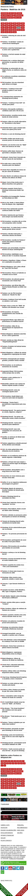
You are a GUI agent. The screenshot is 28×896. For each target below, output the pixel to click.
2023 (2, 32)
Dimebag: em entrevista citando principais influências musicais (12, 628)
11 (10, 763)
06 (20, 761)
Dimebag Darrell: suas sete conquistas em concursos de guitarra (11, 430)
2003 (19, 23)
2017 (2, 30)
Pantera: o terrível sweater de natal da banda (13, 55)
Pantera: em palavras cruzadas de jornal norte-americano (13, 621)
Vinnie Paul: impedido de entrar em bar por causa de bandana (14, 170)
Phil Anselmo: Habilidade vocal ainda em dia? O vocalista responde (14, 255)
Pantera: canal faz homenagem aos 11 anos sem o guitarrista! (13, 48)
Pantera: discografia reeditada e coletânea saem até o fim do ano (13, 109)
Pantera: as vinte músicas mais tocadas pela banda (12, 684)
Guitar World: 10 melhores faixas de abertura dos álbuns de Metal (14, 176)
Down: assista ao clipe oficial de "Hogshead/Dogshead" (13, 340)
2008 (14, 25)
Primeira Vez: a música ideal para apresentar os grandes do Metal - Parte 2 (13, 62)
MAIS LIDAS (20, 830)
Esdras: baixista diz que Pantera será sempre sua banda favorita (13, 215)
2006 (6, 25)
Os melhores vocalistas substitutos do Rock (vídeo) (14, 77)
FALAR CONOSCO (6, 840)
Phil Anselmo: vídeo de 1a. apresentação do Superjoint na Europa (12, 327)
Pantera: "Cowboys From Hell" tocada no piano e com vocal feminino (12, 90)
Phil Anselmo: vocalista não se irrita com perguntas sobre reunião (14, 222)
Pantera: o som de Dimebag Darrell (13, 134)
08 (2, 763)
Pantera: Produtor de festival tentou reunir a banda (14, 347)
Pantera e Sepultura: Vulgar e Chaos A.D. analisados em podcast (14, 261)
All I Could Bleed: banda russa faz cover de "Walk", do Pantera (13, 702)
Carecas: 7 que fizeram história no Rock (13, 584)
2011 (2, 27)
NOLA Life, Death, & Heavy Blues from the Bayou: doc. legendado (13, 203)
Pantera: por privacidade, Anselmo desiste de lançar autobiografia (13, 248)
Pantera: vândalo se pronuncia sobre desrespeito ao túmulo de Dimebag (14, 515)
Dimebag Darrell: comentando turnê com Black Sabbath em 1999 (14, 743)
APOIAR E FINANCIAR (7, 835)
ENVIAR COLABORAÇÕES (8, 830)
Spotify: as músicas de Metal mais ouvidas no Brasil (13, 437)
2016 (22, 27)
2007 (10, 25)
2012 (6, 27)
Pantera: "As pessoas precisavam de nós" (14, 534)
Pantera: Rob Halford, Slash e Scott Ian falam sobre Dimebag (14, 509)
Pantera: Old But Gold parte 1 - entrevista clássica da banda (12, 234)
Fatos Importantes (7, 17)
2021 (19, 30)
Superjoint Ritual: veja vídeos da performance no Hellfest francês (13, 320)
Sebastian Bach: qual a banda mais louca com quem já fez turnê (14, 128)
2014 (14, 27)
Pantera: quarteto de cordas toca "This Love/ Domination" (13, 565)
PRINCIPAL (20, 825)
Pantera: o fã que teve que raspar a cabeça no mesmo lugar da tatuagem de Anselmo (14, 463)
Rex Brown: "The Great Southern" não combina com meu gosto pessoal (13, 710)
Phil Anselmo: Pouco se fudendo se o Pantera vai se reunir (14, 273)
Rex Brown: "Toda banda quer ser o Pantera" (14, 717)
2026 (14, 32)
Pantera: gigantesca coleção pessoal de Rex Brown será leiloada (14, 444)
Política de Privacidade (16, 858)
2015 (18, 27)
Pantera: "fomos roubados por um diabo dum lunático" (13, 723)
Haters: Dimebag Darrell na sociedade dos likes (11, 497)
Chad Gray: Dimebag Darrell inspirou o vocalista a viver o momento (14, 678)
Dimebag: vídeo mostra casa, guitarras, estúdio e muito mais (12, 578)
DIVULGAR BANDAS (7, 832)
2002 (14, 23)
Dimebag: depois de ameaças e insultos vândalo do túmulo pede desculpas (13, 490)
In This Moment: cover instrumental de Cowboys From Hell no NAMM (14, 640)
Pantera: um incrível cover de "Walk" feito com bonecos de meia (14, 145)
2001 (10, 23)
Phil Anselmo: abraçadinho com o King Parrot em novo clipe (13, 470)
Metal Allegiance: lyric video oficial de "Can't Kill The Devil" (13, 267)
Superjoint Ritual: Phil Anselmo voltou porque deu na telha (12, 372)
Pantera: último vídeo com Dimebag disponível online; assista (14, 671)
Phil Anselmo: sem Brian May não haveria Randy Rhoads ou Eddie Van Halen (14, 287)
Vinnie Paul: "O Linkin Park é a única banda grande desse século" (14, 228)
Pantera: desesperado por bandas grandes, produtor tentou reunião (13, 359)
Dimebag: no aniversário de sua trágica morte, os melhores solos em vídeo (14, 70)
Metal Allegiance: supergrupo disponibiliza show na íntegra (12, 653)
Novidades (4, 13)
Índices (11, 6)
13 (15, 763)
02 (9, 761)
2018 (6, 30)
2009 (19, 25)
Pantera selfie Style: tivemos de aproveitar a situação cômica (12, 151)
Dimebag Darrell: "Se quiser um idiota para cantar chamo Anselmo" (14, 417)
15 (21, 763)
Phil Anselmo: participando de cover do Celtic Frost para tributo (14, 540)
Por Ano (3, 19)
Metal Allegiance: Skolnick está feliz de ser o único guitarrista (14, 334)
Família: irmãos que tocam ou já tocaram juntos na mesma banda (13, 139)
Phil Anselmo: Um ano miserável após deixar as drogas (13, 83)
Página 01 (4, 761)
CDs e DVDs (12, 13)
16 (24, 763)
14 (18, 763)
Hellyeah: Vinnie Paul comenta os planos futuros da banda (13, 646)
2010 (23, 25)
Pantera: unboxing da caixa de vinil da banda (14, 36)
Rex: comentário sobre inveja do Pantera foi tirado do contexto (13, 696)
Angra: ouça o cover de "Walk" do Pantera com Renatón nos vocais (13, 306)
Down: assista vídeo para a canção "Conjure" (13, 603)
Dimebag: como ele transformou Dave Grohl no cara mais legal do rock (13, 736)
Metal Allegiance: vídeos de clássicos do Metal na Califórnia (12, 659)
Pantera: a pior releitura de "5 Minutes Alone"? (12, 378)
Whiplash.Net (5, 6)
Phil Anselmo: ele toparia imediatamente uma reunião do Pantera (12, 313)
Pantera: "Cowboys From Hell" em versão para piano (13, 103)
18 (4, 765)
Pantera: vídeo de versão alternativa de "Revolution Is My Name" (14, 122)
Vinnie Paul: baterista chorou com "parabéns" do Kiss (13, 503)
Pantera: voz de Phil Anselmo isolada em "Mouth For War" (12, 294)
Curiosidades (18, 15)
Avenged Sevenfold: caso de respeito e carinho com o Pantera (13, 634)
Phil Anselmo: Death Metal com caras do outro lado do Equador (12, 397)
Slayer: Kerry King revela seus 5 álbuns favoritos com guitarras (12, 183)
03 (12, 761)
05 (17, 761)
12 (13, 763)
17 (2, 765)
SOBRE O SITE (5, 825)
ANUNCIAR (4, 827)
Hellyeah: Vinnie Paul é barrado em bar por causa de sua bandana (13, 158)
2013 (10, 27)
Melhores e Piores (7, 15)
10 (7, 763)
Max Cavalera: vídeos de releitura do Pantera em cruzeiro (14, 609)
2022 (23, 30)
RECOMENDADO (22, 827)
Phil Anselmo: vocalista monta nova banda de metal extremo (14, 116)
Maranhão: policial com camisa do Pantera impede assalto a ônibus (13, 384)
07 (23, 761)
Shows (19, 13)
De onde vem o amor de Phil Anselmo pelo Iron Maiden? (11, 164)
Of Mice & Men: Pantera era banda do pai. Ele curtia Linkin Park (13, 690)
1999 (2, 23)
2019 (10, 30)
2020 (14, 30)
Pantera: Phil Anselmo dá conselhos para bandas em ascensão (14, 547)
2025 (10, 32)
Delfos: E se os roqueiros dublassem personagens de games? (14, 483)
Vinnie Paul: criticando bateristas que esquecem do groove (13, 665)
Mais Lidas (18, 17)
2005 (2, 25)
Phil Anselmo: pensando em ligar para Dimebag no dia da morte (13, 729)
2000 (6, 23)
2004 (23, 23)
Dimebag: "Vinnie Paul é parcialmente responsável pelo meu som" (14, 404)
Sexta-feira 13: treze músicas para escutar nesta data (13, 476)
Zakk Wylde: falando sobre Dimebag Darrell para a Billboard (14, 596)
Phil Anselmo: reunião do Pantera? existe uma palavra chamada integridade (13, 241)
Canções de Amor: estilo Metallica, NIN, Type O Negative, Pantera (13, 590)
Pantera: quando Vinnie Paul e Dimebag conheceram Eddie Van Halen (13, 190)
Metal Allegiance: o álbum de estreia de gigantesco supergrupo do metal (14, 353)
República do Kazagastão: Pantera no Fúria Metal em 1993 (13, 197)
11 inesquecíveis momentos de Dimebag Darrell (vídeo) (12, 97)
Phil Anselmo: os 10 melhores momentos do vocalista (12, 365)
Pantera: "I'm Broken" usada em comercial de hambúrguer (12, 42)
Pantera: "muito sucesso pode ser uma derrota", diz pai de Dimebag (13, 749)
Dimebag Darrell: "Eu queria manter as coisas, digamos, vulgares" (14, 411)
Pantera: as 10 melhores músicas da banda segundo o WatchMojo (14, 456)
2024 (6, 32)
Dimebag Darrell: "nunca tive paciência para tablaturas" (11, 423)
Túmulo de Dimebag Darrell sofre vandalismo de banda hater (13, 522)
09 (4, 763)
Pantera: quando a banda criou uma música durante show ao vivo (14, 615)
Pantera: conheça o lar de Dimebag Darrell (13, 553)
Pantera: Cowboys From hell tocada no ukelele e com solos (14, 300)
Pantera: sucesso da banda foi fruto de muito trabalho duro (14, 559)
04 (14, 761)
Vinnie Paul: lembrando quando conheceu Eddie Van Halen (12, 209)
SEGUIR (3, 838)
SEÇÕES (19, 832)
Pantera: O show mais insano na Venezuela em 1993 (13, 572)
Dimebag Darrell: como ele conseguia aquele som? (11, 390)
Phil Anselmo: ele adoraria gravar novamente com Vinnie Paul (13, 279)
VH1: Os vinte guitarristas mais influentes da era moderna (12, 450)
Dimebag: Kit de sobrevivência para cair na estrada (14, 528)
